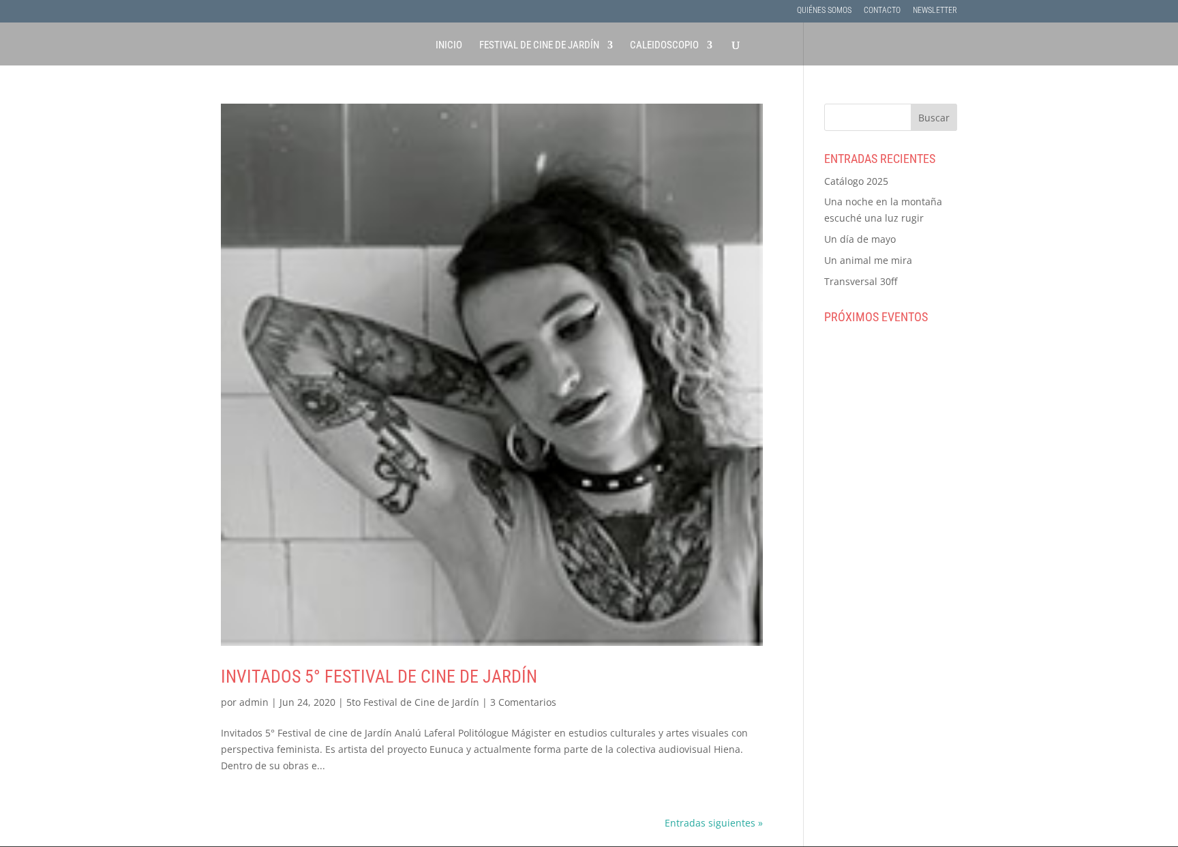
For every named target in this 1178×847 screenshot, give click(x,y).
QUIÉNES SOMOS (824, 10)
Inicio (449, 45)
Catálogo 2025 (856, 181)
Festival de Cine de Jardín (539, 45)
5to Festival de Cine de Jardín (412, 702)
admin (254, 702)
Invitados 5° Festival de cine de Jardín (379, 676)
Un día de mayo (860, 239)
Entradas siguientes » (714, 822)
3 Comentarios (523, 702)
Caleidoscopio (664, 45)
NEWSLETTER (935, 10)
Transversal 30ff (860, 281)
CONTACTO (882, 10)
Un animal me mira (868, 260)
